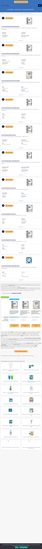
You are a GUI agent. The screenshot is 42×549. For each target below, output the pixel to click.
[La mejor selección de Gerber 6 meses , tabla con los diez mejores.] (10, 366)
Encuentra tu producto (22, 1)
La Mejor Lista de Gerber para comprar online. (10, 403)
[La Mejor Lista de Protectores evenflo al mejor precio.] (10, 443)
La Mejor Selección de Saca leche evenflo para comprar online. (31, 426)
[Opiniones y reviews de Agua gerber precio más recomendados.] (10, 388)
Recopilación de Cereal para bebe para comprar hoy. (31, 403)
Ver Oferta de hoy (14, 326)
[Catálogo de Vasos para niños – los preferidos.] (10, 377)
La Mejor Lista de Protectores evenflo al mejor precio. (11, 447)
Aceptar (16, 547)
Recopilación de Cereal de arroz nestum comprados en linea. (31, 415)
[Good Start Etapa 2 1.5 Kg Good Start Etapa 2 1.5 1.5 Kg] (29, 234)
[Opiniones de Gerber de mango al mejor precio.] (31, 366)
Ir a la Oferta (9, 18)
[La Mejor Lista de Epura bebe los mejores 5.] (10, 433)
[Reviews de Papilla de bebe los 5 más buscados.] (31, 433)
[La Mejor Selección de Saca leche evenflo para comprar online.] (31, 421)
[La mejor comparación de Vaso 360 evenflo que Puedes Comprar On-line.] (31, 443)
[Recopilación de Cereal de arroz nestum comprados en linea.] (31, 410)
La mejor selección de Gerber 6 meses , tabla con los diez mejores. (10, 370)
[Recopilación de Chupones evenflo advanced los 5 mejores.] (31, 388)
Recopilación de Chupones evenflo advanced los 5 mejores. (31, 393)
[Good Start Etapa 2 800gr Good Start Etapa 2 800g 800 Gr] (29, 182)
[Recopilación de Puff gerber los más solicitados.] (10, 410)
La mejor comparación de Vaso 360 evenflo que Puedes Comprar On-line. (31, 448)
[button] (40, 5)
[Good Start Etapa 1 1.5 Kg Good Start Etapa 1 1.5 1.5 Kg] (29, 208)
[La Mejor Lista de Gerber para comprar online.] (10, 399)
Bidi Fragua (4, 5)
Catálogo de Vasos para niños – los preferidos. (10, 381)
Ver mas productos (4, 297)
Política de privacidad (23, 547)
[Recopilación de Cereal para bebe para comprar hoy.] (31, 399)
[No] (40, 546)
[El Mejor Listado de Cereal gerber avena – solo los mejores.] (10, 421)
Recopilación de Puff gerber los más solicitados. (11, 414)
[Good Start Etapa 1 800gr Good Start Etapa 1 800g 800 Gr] (29, 129)
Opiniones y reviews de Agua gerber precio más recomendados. (11, 393)
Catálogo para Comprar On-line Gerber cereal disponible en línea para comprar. (31, 381)
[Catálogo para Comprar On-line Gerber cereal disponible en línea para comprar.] (31, 377)
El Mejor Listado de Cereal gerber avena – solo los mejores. (10, 426)
